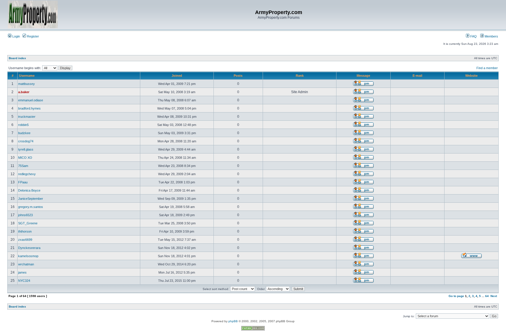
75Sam (23, 166)
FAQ (473, 36)
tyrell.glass (25, 149)
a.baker (23, 92)
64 (487, 296)
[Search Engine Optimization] (253, 329)
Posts (238, 75)
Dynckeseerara (29, 248)
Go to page (456, 296)
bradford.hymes (29, 108)
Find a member (487, 68)
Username (27, 75)
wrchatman (26, 264)
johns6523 (25, 215)
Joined (177, 75)
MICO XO (25, 157)
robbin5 (23, 125)
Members (491, 36)
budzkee (24, 133)
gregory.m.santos (30, 207)
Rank (300, 75)
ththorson (25, 231)
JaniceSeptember (30, 198)
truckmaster (26, 116)
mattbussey (26, 84)
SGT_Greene (27, 223)
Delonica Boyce (29, 190)
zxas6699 (25, 239)
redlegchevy (27, 174)
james (22, 272)
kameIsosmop (28, 256)
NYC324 (24, 280)
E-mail (417, 75)
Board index (17, 58)
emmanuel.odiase (30, 100)
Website (471, 75)
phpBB (233, 321)
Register (32, 36)
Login (15, 36)
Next (493, 296)
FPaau (23, 182)
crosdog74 (25, 141)
